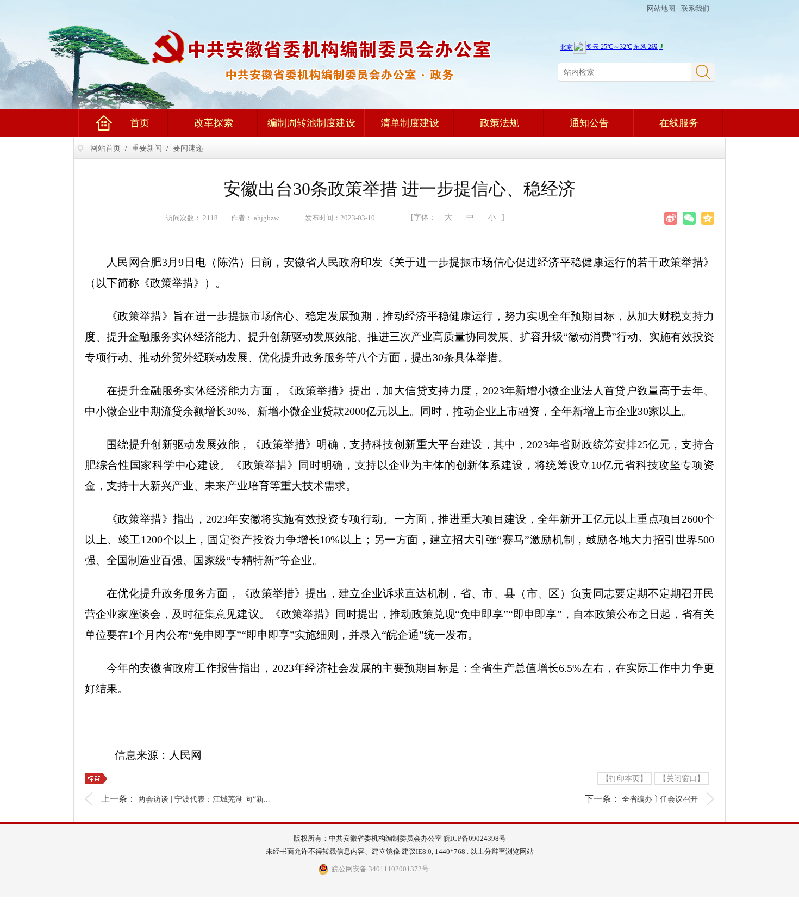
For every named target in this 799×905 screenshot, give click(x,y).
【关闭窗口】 (681, 778)
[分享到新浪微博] (670, 218)
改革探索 (213, 122)
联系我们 (695, 8)
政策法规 (499, 122)
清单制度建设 (409, 122)
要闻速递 (188, 148)
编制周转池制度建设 (311, 122)
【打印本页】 (624, 778)
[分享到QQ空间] (707, 218)
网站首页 (105, 148)
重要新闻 (147, 148)
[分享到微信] (689, 218)
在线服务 (678, 122)
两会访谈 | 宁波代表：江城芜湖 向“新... (204, 799)
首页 (139, 122)
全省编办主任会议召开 (660, 799)
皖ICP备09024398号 (475, 838)
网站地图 (661, 8)
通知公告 (589, 122)
